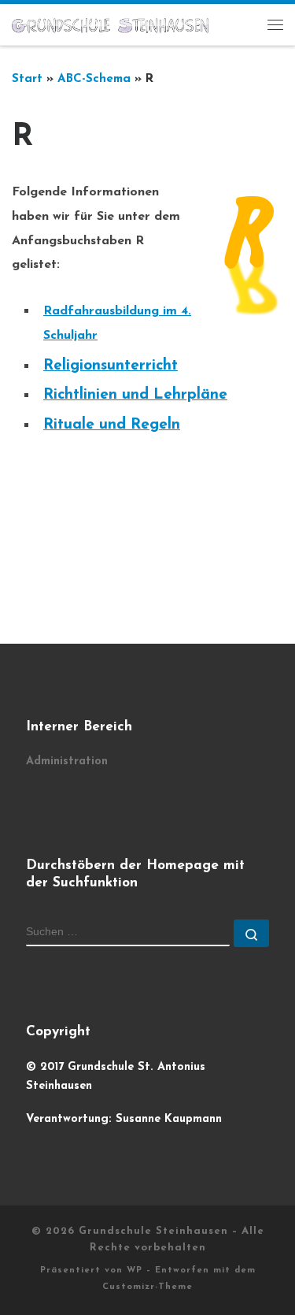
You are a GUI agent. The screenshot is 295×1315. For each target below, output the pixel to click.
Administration (67, 761)
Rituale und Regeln (111, 425)
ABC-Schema (94, 79)
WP (134, 1270)
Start (27, 79)
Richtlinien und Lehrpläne (135, 395)
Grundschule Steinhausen (153, 1231)
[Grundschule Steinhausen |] (110, 24)
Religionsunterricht (110, 365)
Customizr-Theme (147, 1287)
